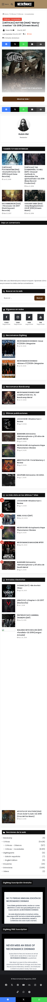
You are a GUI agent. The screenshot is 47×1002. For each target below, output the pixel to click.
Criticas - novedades (25, 14)
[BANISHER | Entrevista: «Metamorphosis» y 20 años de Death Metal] (8, 437)
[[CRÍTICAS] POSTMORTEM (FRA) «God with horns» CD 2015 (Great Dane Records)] (12, 159)
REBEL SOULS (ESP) (25, 515)
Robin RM (9, 30)
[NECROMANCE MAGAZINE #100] (8, 550)
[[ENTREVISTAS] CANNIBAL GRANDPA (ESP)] (8, 620)
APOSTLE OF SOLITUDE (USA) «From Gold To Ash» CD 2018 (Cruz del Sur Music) (29, 814)
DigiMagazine (8, 853)
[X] (15, 44)
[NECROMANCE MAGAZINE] (24, 4)
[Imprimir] (41, 44)
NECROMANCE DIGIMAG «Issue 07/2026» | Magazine (30, 342)
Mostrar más (23, 99)
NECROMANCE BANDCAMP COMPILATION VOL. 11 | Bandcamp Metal (28, 395)
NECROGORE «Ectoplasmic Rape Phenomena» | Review (31, 446)
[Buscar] (12, 5)
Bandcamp (7, 838)
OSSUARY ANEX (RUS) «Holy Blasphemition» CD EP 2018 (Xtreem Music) (33, 207)
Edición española (12, 856)
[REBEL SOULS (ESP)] (8, 519)
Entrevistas (7, 868)
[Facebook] (6, 44)
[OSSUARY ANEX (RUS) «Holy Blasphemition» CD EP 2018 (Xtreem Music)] (34, 195)
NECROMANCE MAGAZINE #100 (30, 542)
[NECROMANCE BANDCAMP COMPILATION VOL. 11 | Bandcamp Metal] (8, 397)
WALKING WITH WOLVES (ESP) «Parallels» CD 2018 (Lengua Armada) (29, 632)
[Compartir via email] (32, 44)
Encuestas (7, 864)
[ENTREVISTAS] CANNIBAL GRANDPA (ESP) (28, 616)
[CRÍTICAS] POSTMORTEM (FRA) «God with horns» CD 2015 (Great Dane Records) (11, 172)
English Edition (11, 860)
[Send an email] (13, 30)
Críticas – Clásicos (13, 845)
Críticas (13, 14)
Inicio (6, 14)
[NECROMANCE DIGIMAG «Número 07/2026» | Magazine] (8, 369)
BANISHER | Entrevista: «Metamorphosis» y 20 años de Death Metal (30, 436)
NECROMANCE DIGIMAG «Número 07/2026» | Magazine (30, 362)
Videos (6, 871)
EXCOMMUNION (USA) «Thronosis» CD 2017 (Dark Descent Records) (11, 207)
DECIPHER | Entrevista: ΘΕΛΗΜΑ (30, 475)
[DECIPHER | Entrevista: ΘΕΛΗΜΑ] (8, 480)
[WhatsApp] (23, 44)
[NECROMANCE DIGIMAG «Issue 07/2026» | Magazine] (8, 349)
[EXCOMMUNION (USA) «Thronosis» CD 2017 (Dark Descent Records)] (12, 195)
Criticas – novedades (14, 849)
